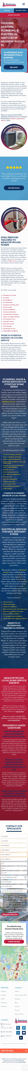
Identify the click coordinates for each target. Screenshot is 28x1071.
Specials (7, 10)
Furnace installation (9, 309)
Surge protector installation (11, 614)
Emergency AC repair (9, 295)
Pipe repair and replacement (11, 474)
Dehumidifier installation (10, 331)
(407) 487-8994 (15, 15)
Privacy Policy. (18, 910)
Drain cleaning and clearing (11, 486)
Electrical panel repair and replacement (15, 609)
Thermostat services (9, 328)
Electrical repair (8, 602)
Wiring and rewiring (9, 604)
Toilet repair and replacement (12, 459)
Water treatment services (11, 472)
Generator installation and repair (13, 611)
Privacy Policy (21, 1062)
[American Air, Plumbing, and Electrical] (9, 4)
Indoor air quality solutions (11, 316)
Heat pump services (9, 319)
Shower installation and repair (12, 457)
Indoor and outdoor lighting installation (15, 618)
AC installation (7, 300)
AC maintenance (8, 302)
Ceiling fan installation (10, 606)
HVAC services (12, 261)
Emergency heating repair (11, 305)
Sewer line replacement (10, 479)
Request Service (9, 914)
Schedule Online (21, 10)
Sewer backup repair (9, 484)
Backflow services (8, 469)
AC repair (6, 297)
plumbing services (8, 402)
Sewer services (7, 476)
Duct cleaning (7, 326)
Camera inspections (9, 481)
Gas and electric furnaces (11, 314)
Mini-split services (8, 321)
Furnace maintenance (9, 312)
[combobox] (14, 882)
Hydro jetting (7, 488)
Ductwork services (8, 323)
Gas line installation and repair (12, 454)
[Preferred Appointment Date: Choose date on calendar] (25, 877)
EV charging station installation (12, 616)
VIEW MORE (14, 941)
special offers (20, 711)
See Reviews (14, 188)
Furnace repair (7, 307)
